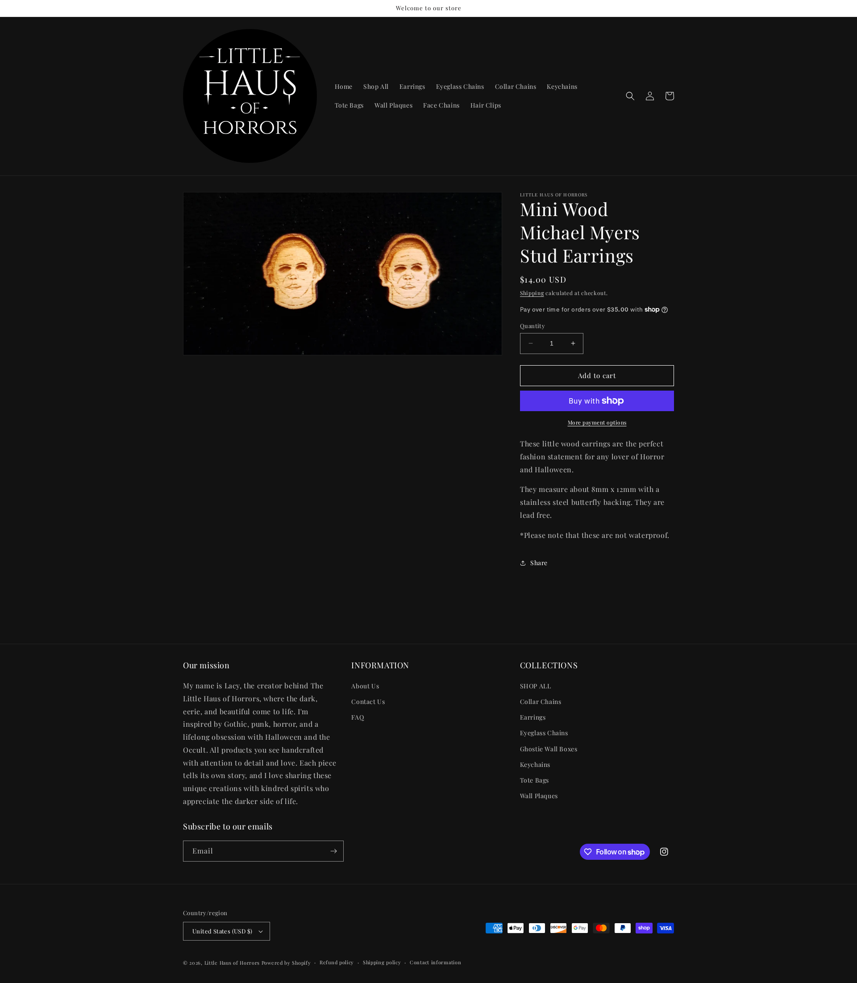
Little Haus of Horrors (232, 962)
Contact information (435, 962)
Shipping (532, 292)
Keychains (535, 764)
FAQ (357, 717)
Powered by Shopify (286, 962)
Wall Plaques (539, 795)
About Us (365, 686)
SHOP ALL (535, 686)
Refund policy (337, 962)
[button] (630, 96)
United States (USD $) (222, 931)
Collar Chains (541, 701)
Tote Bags (534, 780)
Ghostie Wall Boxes (549, 749)
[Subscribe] (333, 851)
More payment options (597, 422)
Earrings (533, 717)
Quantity (532, 325)
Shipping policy (382, 962)
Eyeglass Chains (544, 733)
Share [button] (539, 562)
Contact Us (368, 701)
